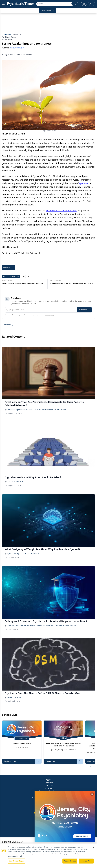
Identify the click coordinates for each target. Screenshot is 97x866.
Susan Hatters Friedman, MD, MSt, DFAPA (50, 409)
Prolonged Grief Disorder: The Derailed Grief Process (23, 283)
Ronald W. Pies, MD (15, 481)
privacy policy (49, 315)
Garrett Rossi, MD (14, 697)
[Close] (93, 847)
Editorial (48, 788)
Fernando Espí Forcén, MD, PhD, (20, 409)
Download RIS (8, 267)
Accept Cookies (70, 861)
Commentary (8, 325)
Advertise (48, 782)
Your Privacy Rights (16, 861)
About (48, 780)
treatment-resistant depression (61, 210)
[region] (48, 854)
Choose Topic (46, 10)
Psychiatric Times (9, 37)
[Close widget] (92, 794)
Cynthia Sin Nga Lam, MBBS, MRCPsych (23, 553)
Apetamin (83, 183)
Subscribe (83, 310)
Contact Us (48, 785)
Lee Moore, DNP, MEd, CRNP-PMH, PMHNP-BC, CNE (57, 625)
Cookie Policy (18, 856)
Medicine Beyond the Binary (61, 283)
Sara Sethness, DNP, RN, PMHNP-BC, (21, 625)
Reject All (86, 861)
